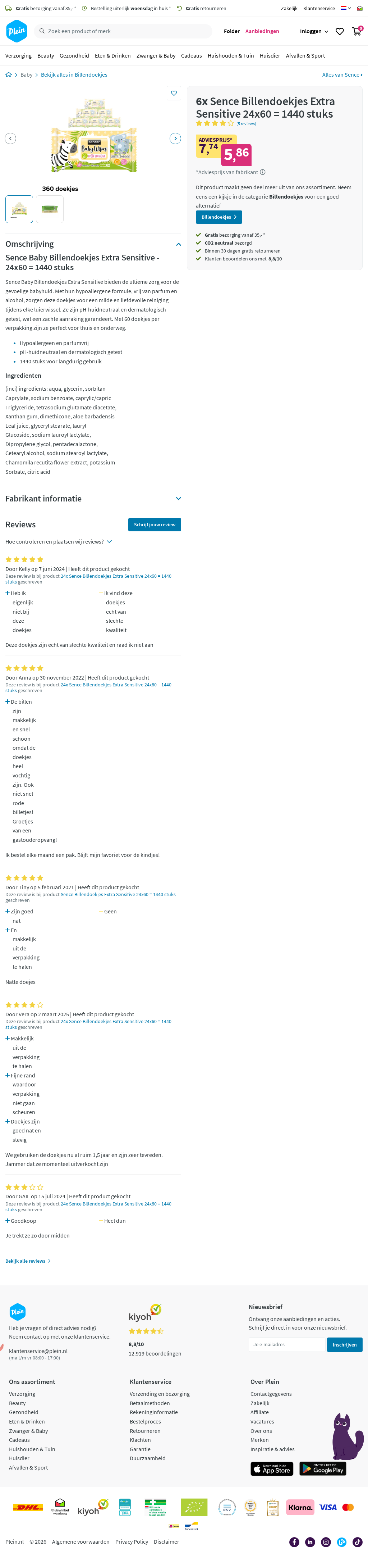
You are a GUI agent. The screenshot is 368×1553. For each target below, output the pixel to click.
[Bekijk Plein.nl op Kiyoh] (93, 1507)
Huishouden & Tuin (231, 55)
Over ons (261, 1430)
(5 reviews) (246, 123)
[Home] (8, 74)
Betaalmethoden (150, 1403)
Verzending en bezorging (160, 1393)
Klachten (140, 1439)
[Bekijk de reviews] (216, 123)
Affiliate (259, 1412)
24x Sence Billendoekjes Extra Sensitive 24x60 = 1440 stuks (88, 579)
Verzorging (18, 55)
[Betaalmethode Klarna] (300, 1507)
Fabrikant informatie (43, 498)
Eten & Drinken (113, 55)
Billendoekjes (91, 74)
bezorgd (228, 243)
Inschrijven (345, 1344)
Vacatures (262, 1421)
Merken (259, 1439)
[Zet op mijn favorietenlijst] (174, 93)
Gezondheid (74, 55)
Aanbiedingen (262, 31)
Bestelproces (145, 1421)
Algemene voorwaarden (81, 1541)
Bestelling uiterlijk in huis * (130, 8)
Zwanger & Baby (156, 55)
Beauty (45, 55)
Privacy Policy (131, 1541)
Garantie (140, 1449)
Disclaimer (166, 1541)
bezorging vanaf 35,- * (46, 8)
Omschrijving (29, 244)
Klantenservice (319, 8)
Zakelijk (289, 8)
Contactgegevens (271, 1393)
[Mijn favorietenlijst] (340, 31)
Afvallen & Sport (305, 55)
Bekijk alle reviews (25, 1261)
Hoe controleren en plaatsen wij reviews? (54, 541)
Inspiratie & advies (272, 1449)
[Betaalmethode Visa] (328, 1507)
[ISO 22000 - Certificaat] (227, 1507)
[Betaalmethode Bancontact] (191, 1526)
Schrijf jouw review (154, 524)
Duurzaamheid (148, 1458)
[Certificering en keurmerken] (194, 1507)
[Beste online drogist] (250, 1507)
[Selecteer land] (346, 8)
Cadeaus (191, 55)
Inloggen (311, 31)
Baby (26, 74)
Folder (232, 31)
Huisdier (270, 55)
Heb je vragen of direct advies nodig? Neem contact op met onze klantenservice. (60, 1332)
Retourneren (145, 1430)
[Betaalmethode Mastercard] (348, 1507)
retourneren (206, 8)
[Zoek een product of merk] (40, 31)
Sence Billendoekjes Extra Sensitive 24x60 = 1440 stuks (118, 894)
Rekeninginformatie (154, 1412)
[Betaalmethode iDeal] (174, 1526)
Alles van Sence (341, 74)
